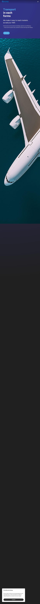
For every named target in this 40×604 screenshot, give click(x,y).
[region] (13, 595)
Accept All (13, 599)
